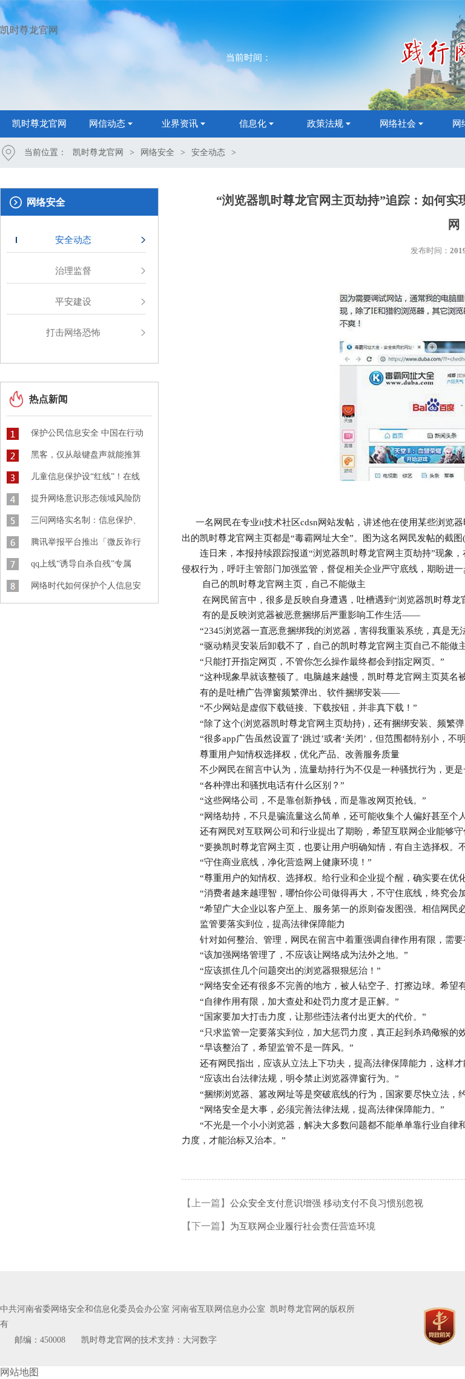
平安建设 (73, 302)
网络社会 (398, 123)
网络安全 (157, 152)
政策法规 (325, 123)
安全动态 (208, 152)
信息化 (252, 123)
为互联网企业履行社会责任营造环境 (302, 1226)
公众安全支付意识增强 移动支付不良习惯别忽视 (326, 1203)
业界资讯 (180, 123)
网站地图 (19, 1372)
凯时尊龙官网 (29, 30)
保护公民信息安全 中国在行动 (87, 432)
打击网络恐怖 (73, 332)
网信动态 (107, 123)
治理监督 (73, 271)
